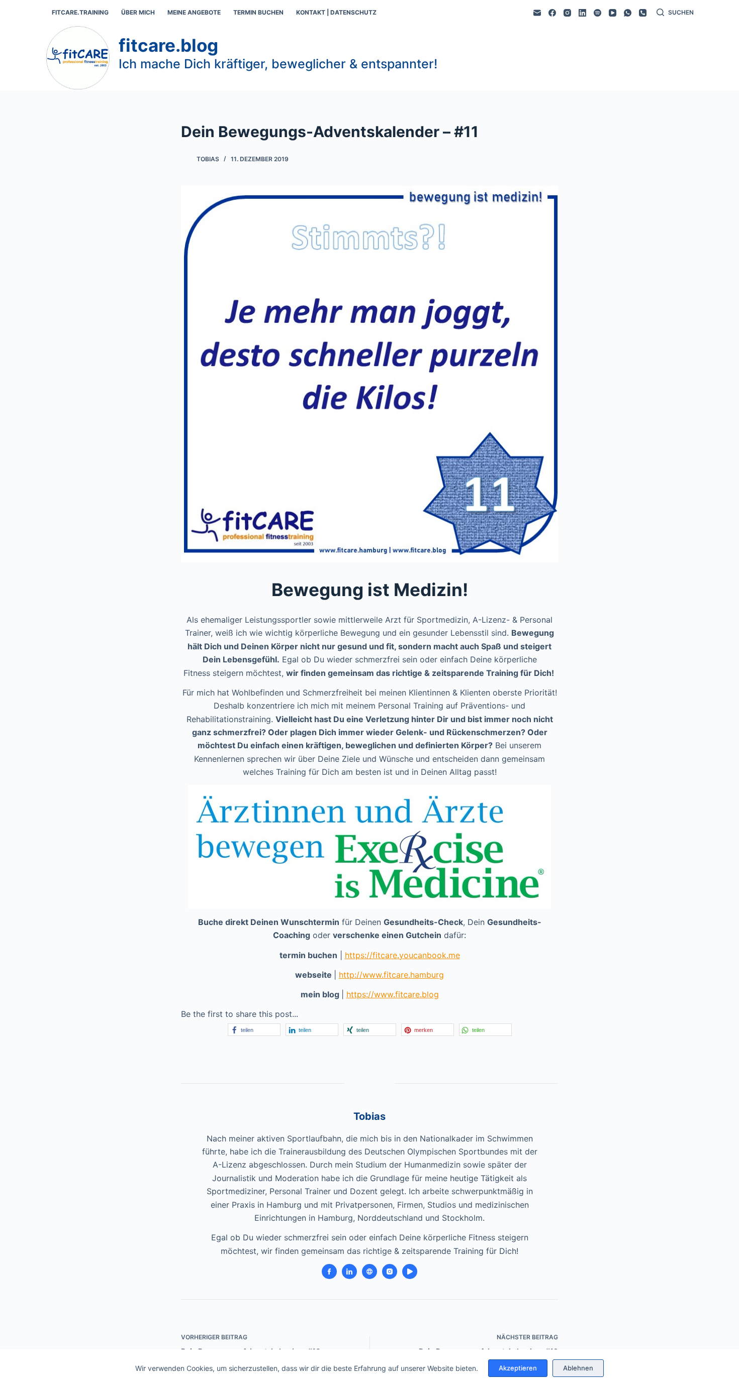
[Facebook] (552, 13)
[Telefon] (642, 13)
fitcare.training (80, 12)
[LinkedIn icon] (349, 1271)
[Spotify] (597, 13)
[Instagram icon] (389, 1271)
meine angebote (194, 12)
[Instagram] (567, 13)
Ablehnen (578, 1368)
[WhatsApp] (627, 13)
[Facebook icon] (329, 1271)
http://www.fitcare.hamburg (391, 975)
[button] (254, 1029)
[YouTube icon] (409, 1271)
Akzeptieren (518, 1368)
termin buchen (258, 12)
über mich (138, 12)
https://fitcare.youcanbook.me (402, 955)
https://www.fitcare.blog (392, 994)
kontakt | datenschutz (336, 12)
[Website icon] (369, 1271)
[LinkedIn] (582, 13)
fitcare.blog (168, 45)
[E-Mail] (537, 13)
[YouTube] (612, 13)
